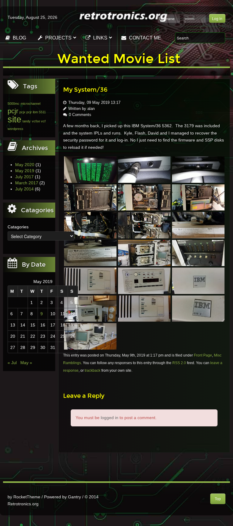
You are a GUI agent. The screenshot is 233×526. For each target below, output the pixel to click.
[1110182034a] (90, 169)
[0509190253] (90, 252)
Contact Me (144, 37)
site (14, 119)
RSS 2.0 (179, 363)
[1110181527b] (144, 169)
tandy (26, 121)
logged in (109, 417)
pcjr (13, 111)
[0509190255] (198, 197)
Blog (19, 37)
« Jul (12, 362)
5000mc (13, 103)
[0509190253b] (144, 224)
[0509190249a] (198, 308)
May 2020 (24, 164)
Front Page (203, 355)
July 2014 (24, 188)
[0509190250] (198, 252)
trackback (92, 370)
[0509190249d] (144, 280)
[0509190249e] (90, 280)
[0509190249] (90, 335)
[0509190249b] (90, 308)
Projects (58, 37)
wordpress (15, 129)
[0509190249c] (198, 280)
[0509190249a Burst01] (144, 308)
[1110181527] (198, 169)
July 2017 (24, 176)
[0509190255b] (90, 197)
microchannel (30, 103)
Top (218, 499)
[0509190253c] (90, 224)
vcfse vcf (39, 121)
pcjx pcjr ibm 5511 (32, 112)
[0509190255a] (144, 197)
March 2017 (26, 182)
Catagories (18, 226)
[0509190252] (144, 252)
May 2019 (24, 170)
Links (99, 37)
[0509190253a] (198, 224)
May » (26, 362)
